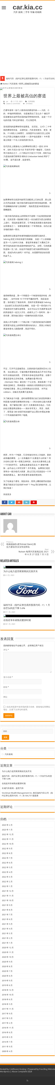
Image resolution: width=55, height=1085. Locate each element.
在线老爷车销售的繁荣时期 (17, 620)
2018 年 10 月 (8, 995)
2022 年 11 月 (8, 839)
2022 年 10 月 (8, 844)
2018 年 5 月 (7, 1004)
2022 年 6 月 (7, 863)
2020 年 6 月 (7, 976)
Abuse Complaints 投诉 (22, 1071)
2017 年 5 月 (7, 1018)
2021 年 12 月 (8, 891)
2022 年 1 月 (7, 886)
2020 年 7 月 (7, 971)
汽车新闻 (13, 84)
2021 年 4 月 (7, 929)
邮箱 (6, 687)
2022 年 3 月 (7, 877)
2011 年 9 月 (7, 1046)
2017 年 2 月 (7, 1023)
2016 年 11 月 (8, 1028)
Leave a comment (13, 104)
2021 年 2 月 (7, 938)
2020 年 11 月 (8, 952)
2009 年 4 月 (7, 1051)
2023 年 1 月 (7, 830)
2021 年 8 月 (7, 910)
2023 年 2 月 (7, 825)
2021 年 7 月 (7, 914)
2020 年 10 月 (8, 957)
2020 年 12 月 (8, 947)
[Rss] (27, 1080)
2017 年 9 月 (7, 1013)
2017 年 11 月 (8, 1009)
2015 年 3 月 (7, 1037)
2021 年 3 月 (7, 933)
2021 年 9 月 (7, 905)
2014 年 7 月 (7, 1042)
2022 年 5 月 (7, 867)
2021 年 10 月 (8, 900)
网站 (5, 697)
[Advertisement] (27, 45)
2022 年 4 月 (7, 872)
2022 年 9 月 (7, 848)
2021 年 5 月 (7, 924)
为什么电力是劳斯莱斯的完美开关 (20, 571)
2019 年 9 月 (7, 980)
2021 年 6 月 (7, 919)
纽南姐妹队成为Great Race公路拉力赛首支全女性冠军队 (21, 544)
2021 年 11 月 (8, 896)
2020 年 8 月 (7, 966)
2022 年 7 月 (7, 858)
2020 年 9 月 (7, 962)
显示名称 (8, 677)
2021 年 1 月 (7, 943)
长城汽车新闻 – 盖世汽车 (13, 788)
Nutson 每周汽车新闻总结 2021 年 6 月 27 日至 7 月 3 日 (33, 552)
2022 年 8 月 (7, 853)
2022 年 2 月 (7, 881)
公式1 (42, 126)
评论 (6, 650)
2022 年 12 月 (8, 834)
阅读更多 (7, 494)
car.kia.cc (27, 7)
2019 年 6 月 (7, 985)
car (7, 102)
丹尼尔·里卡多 (18, 150)
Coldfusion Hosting (17, 1069)
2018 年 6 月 (7, 999)
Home (5, 84)
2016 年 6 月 (7, 1032)
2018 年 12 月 (8, 990)
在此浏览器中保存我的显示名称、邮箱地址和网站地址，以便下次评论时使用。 (26, 708)
